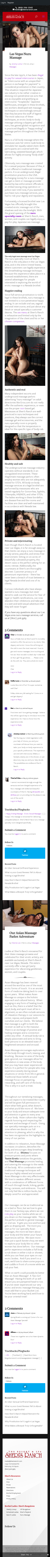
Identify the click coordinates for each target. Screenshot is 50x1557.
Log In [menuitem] (3, 3)
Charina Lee (16, 942)
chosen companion (14, 321)
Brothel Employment (13, 1493)
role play (9, 1214)
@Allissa (13, 795)
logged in (17, 834)
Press (8, 1496)
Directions (9, 1490)
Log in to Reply (16, 672)
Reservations (10, 1487)
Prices (8, 1484)
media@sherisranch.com (13, 1461)
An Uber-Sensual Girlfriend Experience (22, 867)
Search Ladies (11, 1515)
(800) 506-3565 (10, 1469)
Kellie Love (15, 681)
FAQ (8, 1482)
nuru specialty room (20, 214)
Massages (12, 66)
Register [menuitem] (11, 3)
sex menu (22, 312)
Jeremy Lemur (17, 64)
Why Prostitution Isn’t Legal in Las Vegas (22, 887)
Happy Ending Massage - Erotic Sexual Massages (23, 813)
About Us (9, 1479)
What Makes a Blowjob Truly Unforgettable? (24, 891)
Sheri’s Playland (25, 1512)
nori (22, 408)
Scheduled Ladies (12, 1512)
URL (7, 1355)
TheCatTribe (16, 778)
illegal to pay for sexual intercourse (24, 76)
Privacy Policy (11, 1498)
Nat (12, 708)
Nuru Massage (25, 1515)
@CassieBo (36, 791)
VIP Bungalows (25, 1509)
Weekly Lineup (11, 1509)
